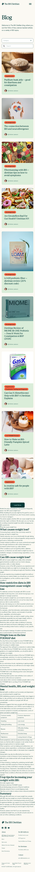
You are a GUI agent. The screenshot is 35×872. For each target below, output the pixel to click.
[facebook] (2, 828)
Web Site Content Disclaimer (27, 864)
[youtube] (9, 828)
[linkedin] (5, 828)
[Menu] (30, 4)
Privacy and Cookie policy (6, 864)
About (4, 832)
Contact (20, 855)
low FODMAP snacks (15, 785)
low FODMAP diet (15, 649)
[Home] (10, 4)
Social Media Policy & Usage (16, 864)
